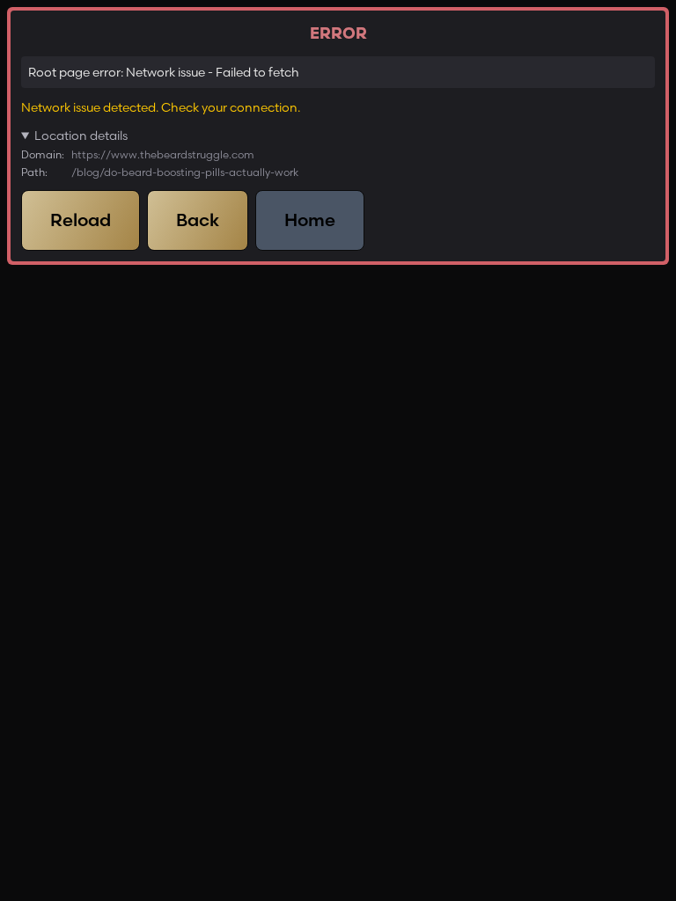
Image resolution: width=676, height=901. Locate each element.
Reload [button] (80, 220)
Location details (81, 135)
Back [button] (197, 220)
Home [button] (309, 220)
